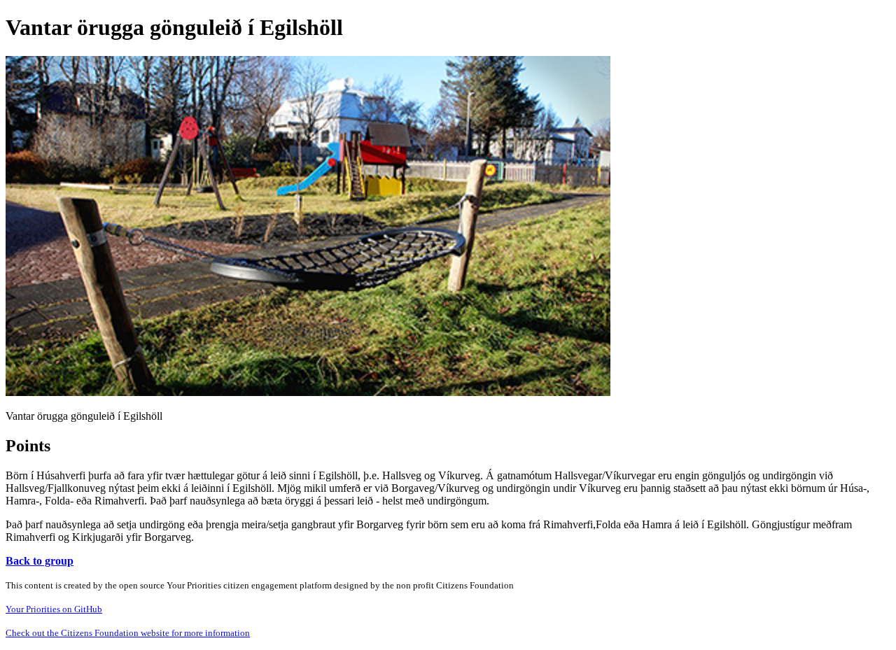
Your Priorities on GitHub (54, 609)
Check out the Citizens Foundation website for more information (128, 633)
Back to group (40, 561)
